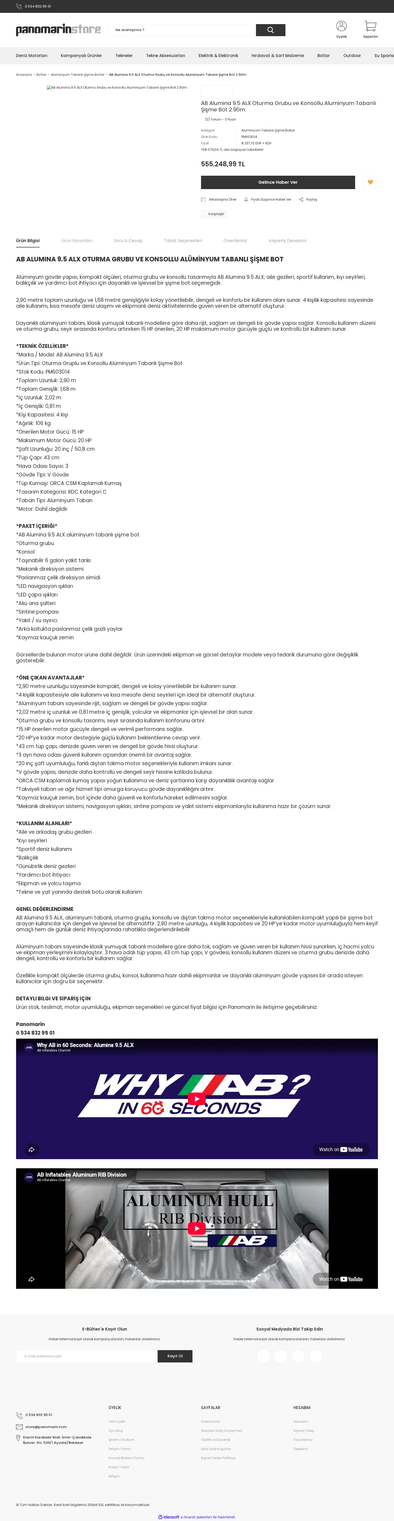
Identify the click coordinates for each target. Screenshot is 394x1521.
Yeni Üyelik (117, 1421)
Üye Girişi (116, 1430)
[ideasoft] (169, 1517)
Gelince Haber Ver (278, 182)
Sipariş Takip (303, 1430)
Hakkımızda (210, 1421)
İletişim (114, 1476)
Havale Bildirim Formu (126, 1458)
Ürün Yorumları (76, 241)
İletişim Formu (120, 1449)
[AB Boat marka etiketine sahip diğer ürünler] (217, 92)
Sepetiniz (300, 1449)
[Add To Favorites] (370, 182)
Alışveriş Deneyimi (287, 241)
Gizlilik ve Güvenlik (215, 1439)
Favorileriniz (303, 1439)
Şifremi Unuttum (122, 1439)
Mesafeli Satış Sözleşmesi (221, 1430)
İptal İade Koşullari (216, 1449)
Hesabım (300, 1421)
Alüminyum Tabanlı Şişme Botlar (268, 130)
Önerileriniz (235, 241)
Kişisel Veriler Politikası (218, 1458)
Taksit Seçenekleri (183, 241)
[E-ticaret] (196, 1517)
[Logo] (58, 30)
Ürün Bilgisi (28, 241)
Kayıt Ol (175, 1356)
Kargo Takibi (119, 1467)
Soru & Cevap (128, 241)
